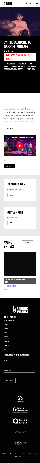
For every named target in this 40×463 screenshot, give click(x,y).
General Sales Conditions (21, 454)
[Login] (25, 3)
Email (6, 360)
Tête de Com (23, 456)
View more (10, 128)
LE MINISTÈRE (10, 286)
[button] (37, 3)
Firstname (7, 370)
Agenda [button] (27, 242)
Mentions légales (33, 454)
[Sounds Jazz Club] (6, 3)
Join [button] (11, 195)
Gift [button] (11, 223)
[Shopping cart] (29, 3)
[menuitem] (20, 320)
